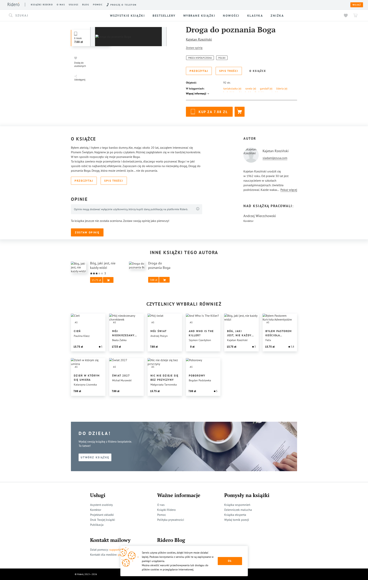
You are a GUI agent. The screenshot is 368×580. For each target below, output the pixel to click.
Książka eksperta (235, 515)
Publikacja (97, 525)
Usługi (73, 4)
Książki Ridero (166, 510)
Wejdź (356, 4)
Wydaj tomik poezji (236, 520)
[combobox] (49, 16)
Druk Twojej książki (102, 520)
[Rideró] (13, 4)
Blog (85, 4)
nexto (272, 92)
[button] (49, 16)
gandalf (266, 88)
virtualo (244, 92)
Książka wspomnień (237, 505)
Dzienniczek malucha (238, 510)
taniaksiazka (232, 88)
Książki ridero (42, 4)
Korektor (95, 510)
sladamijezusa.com (275, 158)
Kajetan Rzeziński (199, 39)
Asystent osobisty (101, 505)
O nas (61, 4)
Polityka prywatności (170, 520)
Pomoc (98, 4)
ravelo (250, 88)
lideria (281, 88)
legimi (228, 92)
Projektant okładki (102, 515)
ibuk (259, 92)
